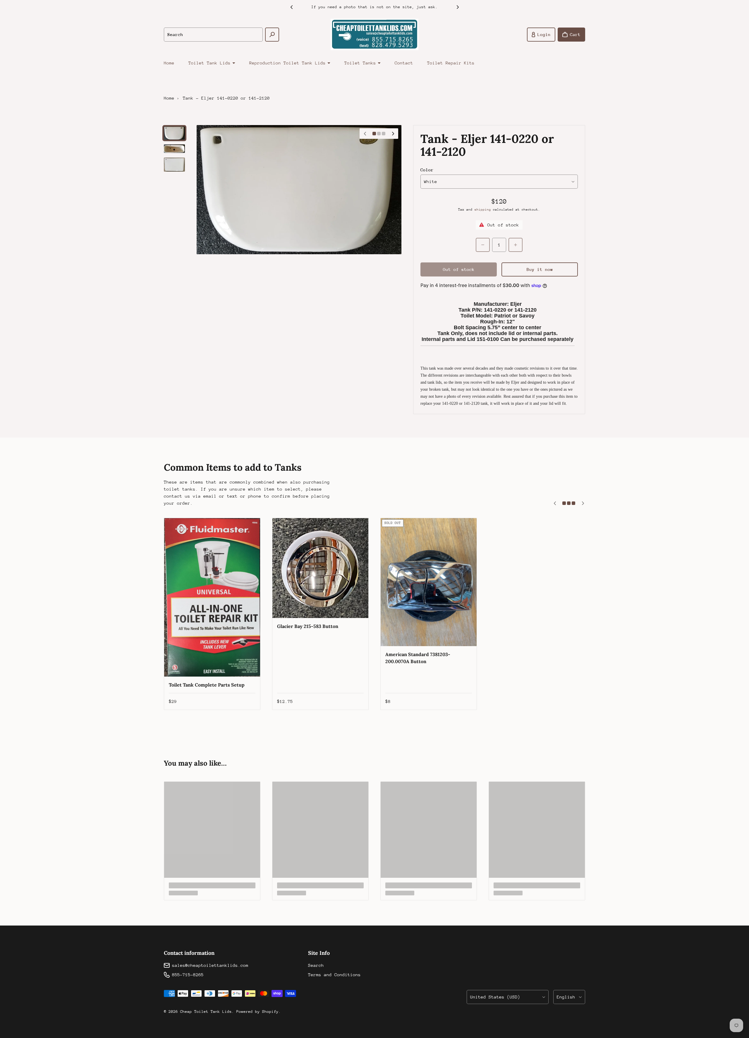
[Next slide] (458, 7)
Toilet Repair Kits (451, 62)
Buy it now (540, 269)
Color (427, 169)
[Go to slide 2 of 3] (174, 148)
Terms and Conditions (334, 974)
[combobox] (213, 35)
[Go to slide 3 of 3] (174, 165)
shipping (483, 209)
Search (316, 965)
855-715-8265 (188, 974)
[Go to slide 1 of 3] (174, 133)
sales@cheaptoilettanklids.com (210, 965)
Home (169, 62)
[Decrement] (483, 245)
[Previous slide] (291, 7)
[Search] (272, 35)
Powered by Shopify (257, 1011)
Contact (404, 62)
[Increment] (516, 245)
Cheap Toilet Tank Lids (206, 1011)
